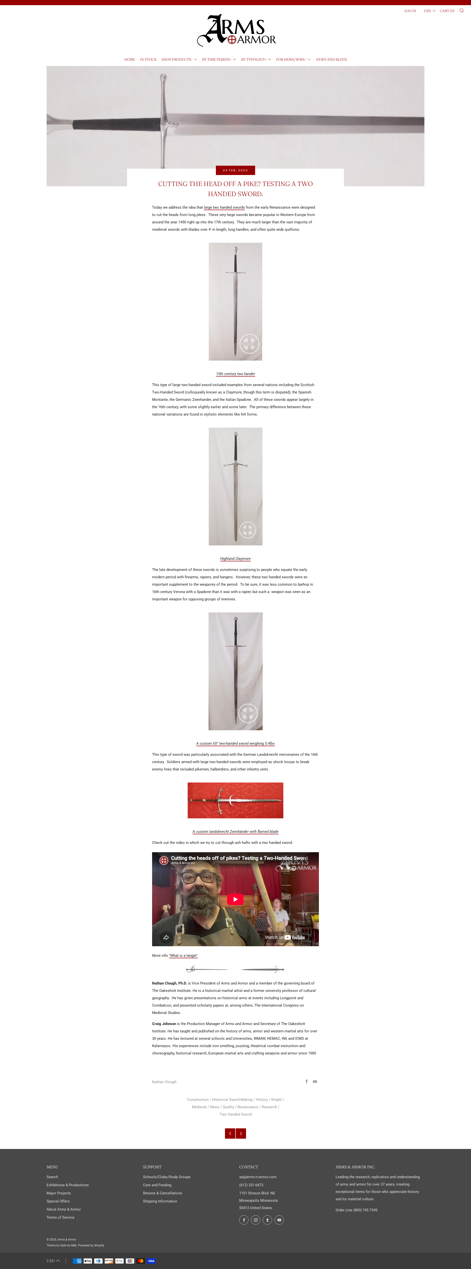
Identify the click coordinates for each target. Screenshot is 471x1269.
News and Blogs (331, 59)
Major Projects (59, 1193)
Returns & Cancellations (162, 1193)
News (214, 1107)
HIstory (262, 1099)
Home (129, 59)
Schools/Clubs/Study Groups (167, 1177)
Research (269, 1107)
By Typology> (254, 59)
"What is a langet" (183, 955)
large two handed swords (224, 207)
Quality (228, 1107)
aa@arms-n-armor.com (257, 1177)
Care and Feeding (157, 1185)
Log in (410, 11)
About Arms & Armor (64, 1209)
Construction (198, 1099)
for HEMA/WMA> (291, 59)
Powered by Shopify (91, 1245)
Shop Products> (177, 59)
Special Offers (58, 1201)
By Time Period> (217, 59)
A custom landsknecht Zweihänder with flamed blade (235, 831)
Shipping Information (160, 1201)
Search (52, 1177)
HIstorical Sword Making (232, 1099)
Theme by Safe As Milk (62, 1245)
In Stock (148, 59)
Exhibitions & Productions (68, 1185)
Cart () (447, 11)
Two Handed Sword (235, 1114)
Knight (276, 1099)
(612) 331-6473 (251, 1185)
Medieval (199, 1107)
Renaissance (247, 1107)
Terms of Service (60, 1217)
